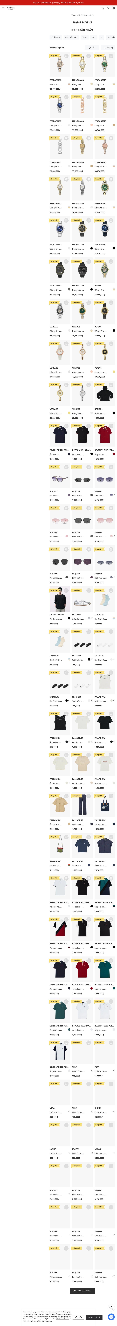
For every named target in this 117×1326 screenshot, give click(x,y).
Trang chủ (76, 15)
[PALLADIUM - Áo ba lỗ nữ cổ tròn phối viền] (105, 681)
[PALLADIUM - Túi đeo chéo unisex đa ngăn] (60, 845)
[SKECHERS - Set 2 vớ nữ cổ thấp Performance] (60, 640)
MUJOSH (53, 491)
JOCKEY (98, 1108)
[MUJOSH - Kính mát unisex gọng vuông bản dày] (60, 475)
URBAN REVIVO (57, 614)
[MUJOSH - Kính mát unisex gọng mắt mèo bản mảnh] (82, 1174)
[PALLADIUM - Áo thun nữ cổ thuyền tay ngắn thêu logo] (82, 722)
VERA (74, 1067)
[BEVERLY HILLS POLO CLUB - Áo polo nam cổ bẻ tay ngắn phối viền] (60, 969)
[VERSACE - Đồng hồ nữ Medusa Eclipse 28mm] (82, 352)
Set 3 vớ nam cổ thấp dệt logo (63, 701)
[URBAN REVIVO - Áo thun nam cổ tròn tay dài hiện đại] (60, 599)
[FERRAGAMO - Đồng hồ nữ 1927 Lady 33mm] (60, 64)
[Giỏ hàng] (113, 8)
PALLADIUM (100, 697)
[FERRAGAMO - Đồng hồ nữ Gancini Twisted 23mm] (82, 146)
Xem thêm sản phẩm (82, 1291)
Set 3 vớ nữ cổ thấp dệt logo (84, 660)
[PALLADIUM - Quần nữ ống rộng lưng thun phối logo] (82, 804)
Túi (93, 37)
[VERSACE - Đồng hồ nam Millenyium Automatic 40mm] (105, 270)
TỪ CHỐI (78, 1317)
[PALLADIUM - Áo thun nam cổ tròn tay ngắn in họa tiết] (82, 763)
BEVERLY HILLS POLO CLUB (59, 450)
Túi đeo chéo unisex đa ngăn (62, 865)
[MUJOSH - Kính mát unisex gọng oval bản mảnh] (105, 558)
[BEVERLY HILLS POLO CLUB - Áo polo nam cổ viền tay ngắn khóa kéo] (82, 887)
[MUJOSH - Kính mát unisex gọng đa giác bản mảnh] (105, 1133)
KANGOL (98, 409)
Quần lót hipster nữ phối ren (84, 1071)
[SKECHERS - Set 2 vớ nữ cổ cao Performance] (105, 599)
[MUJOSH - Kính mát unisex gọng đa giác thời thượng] (105, 516)
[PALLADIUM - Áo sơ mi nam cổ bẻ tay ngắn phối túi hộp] (60, 804)
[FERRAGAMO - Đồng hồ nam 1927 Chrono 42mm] (105, 188)
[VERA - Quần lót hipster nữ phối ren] (82, 1051)
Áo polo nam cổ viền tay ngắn (62, 454)
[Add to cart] (66, 56)
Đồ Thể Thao (71, 37)
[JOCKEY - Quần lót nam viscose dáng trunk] (105, 1092)
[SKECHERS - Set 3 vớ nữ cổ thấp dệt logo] (82, 640)
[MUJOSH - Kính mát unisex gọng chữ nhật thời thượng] (82, 558)
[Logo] (10, 8)
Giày (85, 37)
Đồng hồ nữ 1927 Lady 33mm (62, 84)
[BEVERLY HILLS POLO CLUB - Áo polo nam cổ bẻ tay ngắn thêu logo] (105, 928)
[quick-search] (111, 1307)
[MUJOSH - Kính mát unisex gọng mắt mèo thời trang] (105, 475)
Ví (101, 37)
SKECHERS (76, 614)
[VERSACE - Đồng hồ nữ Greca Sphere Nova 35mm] (82, 311)
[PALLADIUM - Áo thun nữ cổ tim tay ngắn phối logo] (60, 763)
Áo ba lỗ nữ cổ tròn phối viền (62, 742)
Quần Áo (56, 37)
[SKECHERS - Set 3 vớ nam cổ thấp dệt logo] (60, 681)
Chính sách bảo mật (29, 1321)
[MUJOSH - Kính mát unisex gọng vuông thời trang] (82, 516)
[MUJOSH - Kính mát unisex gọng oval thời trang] (105, 1215)
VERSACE (98, 286)
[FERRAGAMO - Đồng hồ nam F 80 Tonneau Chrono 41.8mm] (60, 270)
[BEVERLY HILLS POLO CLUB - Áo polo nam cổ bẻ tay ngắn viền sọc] (82, 434)
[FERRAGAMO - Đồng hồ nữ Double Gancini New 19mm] (82, 105)
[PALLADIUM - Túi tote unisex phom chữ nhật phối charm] (105, 804)
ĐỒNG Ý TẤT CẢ (94, 1317)
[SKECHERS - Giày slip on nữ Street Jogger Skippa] (82, 599)
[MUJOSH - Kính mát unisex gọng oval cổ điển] (82, 475)
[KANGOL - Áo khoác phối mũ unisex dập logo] (105, 393)
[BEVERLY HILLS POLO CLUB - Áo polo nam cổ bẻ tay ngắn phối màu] (105, 887)
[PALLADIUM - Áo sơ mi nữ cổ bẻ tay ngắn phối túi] (105, 845)
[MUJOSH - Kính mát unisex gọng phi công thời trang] (82, 1257)
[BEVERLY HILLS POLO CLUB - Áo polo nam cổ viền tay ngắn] (60, 434)
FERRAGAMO (55, 80)
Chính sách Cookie (62, 1319)
